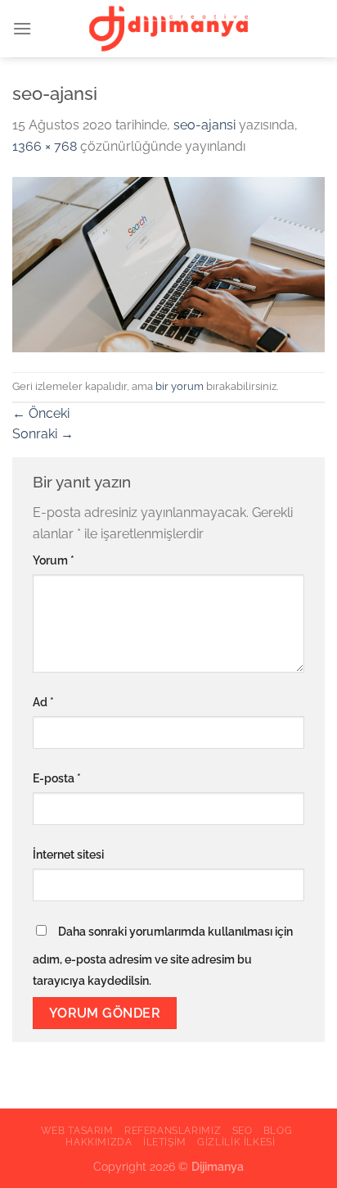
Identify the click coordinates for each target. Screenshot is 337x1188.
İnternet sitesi (68, 854)
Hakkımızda (98, 1142)
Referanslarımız (172, 1130)
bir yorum (179, 386)
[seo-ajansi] (168, 263)
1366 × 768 (44, 146)
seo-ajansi (204, 125)
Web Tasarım (77, 1130)
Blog (277, 1130)
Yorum (53, 560)
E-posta (57, 778)
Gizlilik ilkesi (236, 1142)
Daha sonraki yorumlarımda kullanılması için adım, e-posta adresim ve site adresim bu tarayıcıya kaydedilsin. (163, 955)
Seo (242, 1130)
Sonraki (43, 434)
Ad (43, 702)
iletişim (164, 1142)
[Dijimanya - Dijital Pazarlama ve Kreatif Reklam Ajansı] (168, 29)
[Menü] (22, 28)
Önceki (41, 413)
